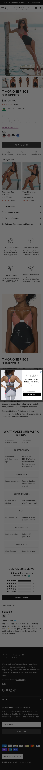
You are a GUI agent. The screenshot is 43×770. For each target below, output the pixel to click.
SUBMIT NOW (31, 394)
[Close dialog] (41, 372)
